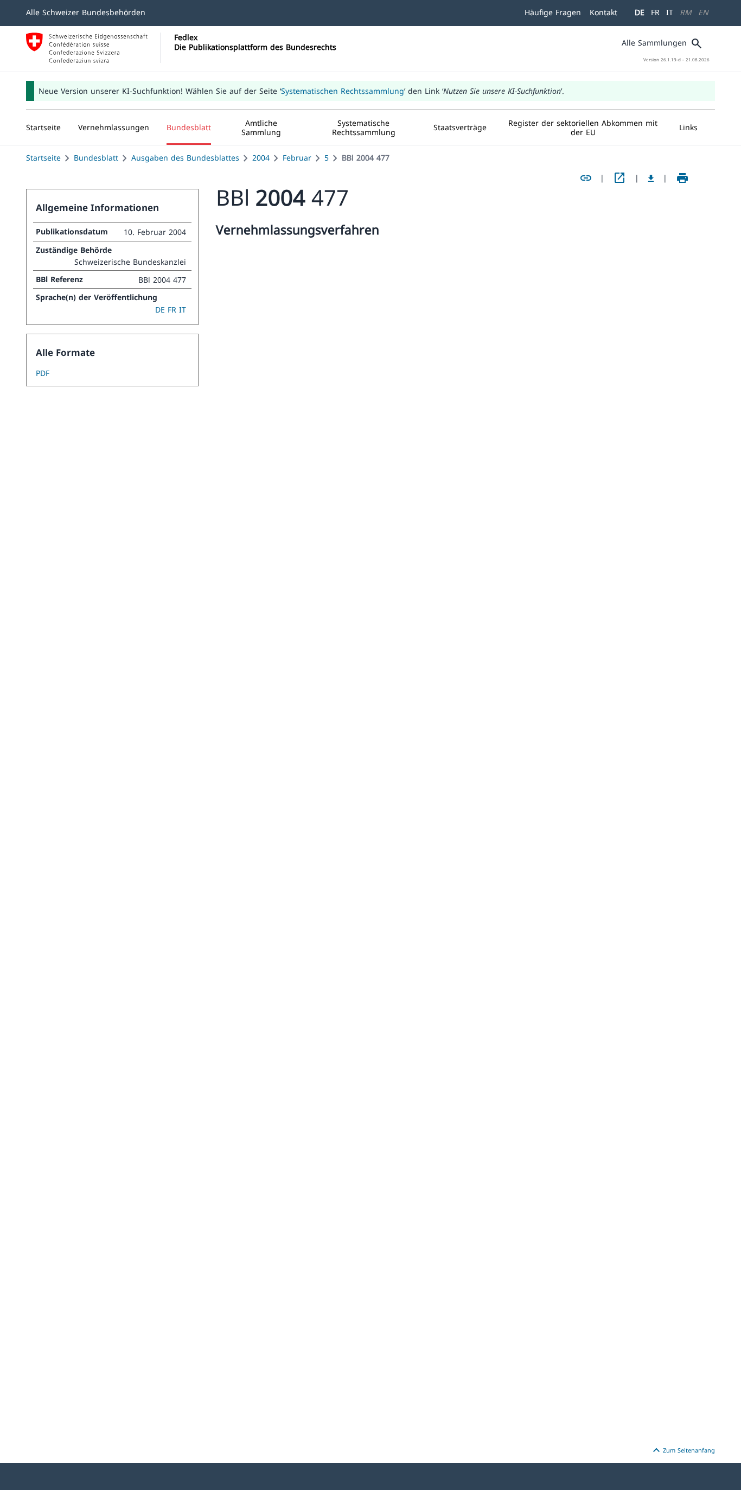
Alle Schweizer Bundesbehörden (85, 12)
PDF (42, 373)
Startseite (43, 157)
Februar (297, 157)
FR (655, 12)
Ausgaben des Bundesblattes (185, 157)
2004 (261, 157)
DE (639, 12)
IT (669, 12)
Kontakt (603, 12)
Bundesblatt (96, 157)
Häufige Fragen (553, 12)
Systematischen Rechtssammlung (342, 91)
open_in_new (619, 177)
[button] (113, 127)
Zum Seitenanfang (682, 1450)
